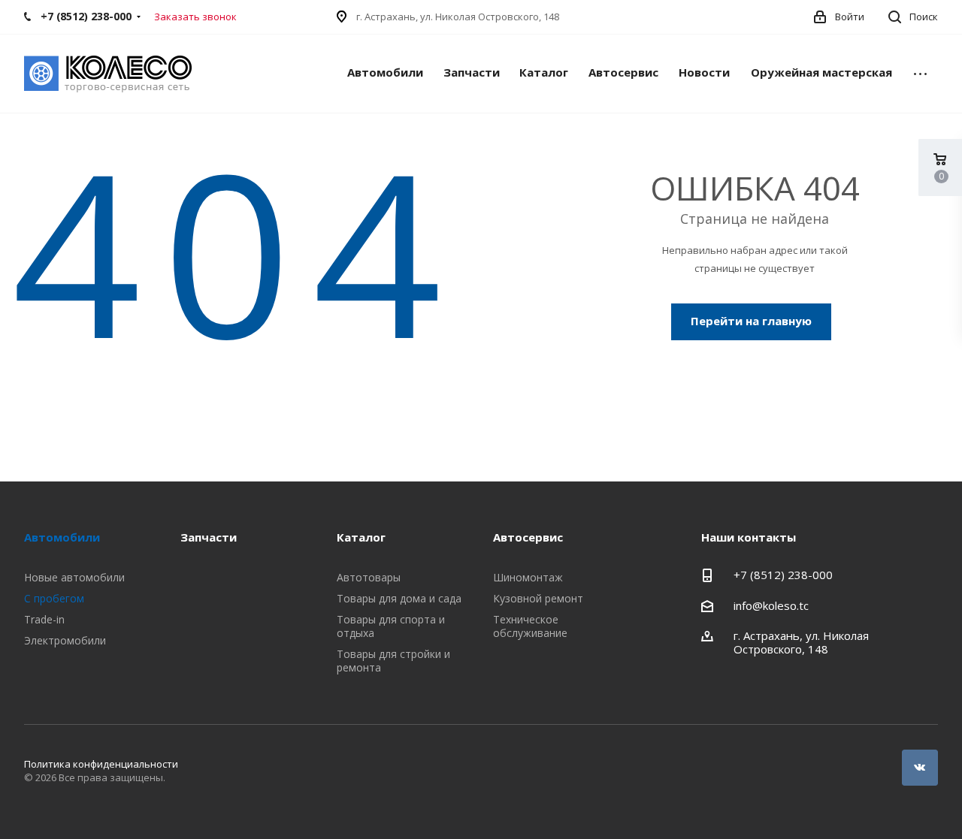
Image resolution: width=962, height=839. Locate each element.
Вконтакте (920, 768)
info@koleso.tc (771, 605)
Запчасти (471, 72)
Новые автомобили (74, 577)
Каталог (543, 72)
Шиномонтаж (528, 577)
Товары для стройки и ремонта (393, 661)
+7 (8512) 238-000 (783, 574)
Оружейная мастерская (821, 72)
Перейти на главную (751, 320)
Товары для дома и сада (399, 598)
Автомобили (385, 72)
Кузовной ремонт (538, 598)
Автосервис (623, 72)
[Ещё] (920, 74)
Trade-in (44, 619)
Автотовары (369, 577)
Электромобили (65, 640)
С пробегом (54, 598)
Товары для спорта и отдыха (391, 626)
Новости (704, 72)
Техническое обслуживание (530, 626)
